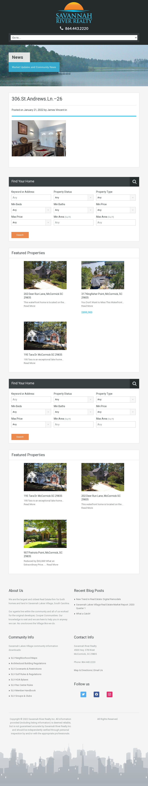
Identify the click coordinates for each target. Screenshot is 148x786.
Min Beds (16, 204)
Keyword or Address (22, 191)
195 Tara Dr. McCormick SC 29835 (43, 354)
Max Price (17, 216)
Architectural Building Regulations (28, 663)
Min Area (62, 216)
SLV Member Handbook (23, 690)
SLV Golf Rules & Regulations (26, 674)
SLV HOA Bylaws (19, 679)
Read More (29, 306)
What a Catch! (83, 613)
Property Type (104, 191)
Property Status (63, 191)
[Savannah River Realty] (74, 13)
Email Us (98, 670)
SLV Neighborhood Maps (24, 658)
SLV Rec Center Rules (22, 685)
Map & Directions (83, 670)
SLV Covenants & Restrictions (26, 668)
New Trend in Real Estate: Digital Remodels (98, 599)
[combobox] (73, 198)
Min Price (101, 204)
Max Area (105, 216)
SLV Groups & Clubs (21, 696)
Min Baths (59, 204)
